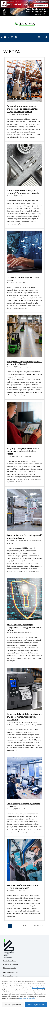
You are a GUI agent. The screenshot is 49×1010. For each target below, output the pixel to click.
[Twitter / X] (8, 37)
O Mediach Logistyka (10, 964)
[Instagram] (12, 37)
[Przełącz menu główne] (38, 37)
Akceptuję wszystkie (36, 1004)
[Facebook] (5, 37)
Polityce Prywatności (38, 988)
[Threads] (15, 37)
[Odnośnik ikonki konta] (46, 37)
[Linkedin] (1, 37)
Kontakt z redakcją (9, 961)
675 (24, 926)
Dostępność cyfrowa (10, 976)
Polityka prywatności (10, 972)
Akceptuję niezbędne (13, 1004)
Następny (38, 925)
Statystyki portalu (9, 968)
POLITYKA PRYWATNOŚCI (27, 998)
